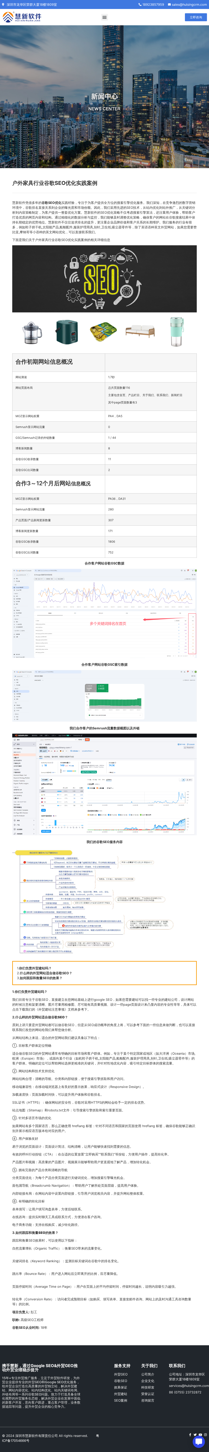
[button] (104, 17)
